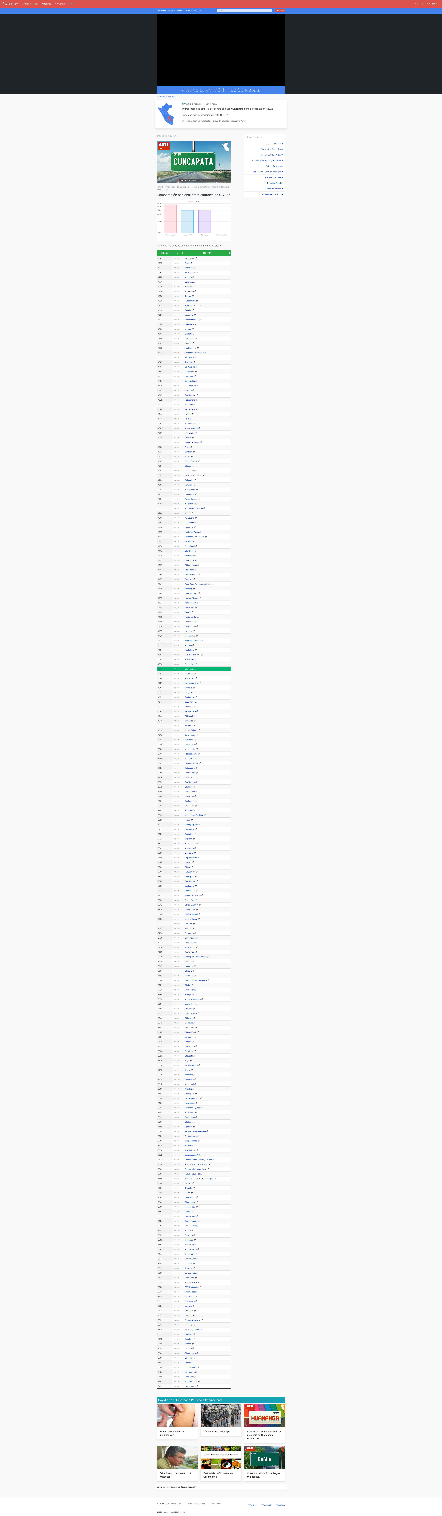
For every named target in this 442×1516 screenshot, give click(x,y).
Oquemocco (190, 938)
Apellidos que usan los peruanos (267, 172)
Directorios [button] (46, 4)
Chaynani (189, 787)
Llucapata (189, 376)
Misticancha (190, 749)
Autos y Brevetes (273, 166)
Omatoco (189, 579)
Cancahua (189, 834)
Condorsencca (191, 574)
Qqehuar (188, 1315)
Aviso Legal (176, 1503)
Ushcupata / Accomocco (195, 957)
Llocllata (188, 631)
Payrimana (189, 357)
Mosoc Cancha (191, 428)
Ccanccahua (190, 891)
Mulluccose (190, 470)
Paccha (188, 1344)
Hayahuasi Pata (191, 763)
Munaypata (190, 1254)
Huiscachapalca (192, 319)
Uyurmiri (188, 1126)
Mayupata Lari (191, 1381)
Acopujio (189, 1268)
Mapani (188, 329)
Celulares (281, 10)
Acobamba (189, 1277)
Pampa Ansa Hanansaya (195, 1131)
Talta (187, 286)
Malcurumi (189, 1084)
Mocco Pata (190, 636)
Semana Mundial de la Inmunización (172, 1433)
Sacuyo (188, 1183)
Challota (188, 541)
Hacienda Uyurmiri (193, 1108)
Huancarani (190, 990)
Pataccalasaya (191, 754)
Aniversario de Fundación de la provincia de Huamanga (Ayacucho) (264, 1435)
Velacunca (189, 522)
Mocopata (189, 848)
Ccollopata (189, 607)
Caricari (188, 390)
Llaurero (188, 1306)
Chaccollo (189, 706)
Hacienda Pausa (192, 532)
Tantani (188, 296)
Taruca (188, 1145)
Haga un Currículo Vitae (270, 155)
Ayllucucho (189, 518)
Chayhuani (189, 551)
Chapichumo (190, 626)
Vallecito (188, 1263)
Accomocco (190, 909)
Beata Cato (190, 1301)
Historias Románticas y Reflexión (266, 160)
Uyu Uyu (188, 924)
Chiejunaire (190, 716)
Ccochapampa (191, 1221)
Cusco (170, 11)
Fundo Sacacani (192, 499)
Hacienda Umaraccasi (194, 353)
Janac (187, 777)
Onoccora (189, 1311)
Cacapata (189, 527)
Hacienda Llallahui (193, 895)
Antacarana (190, 791)
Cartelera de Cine (273, 177)
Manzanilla (189, 758)
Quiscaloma (190, 768)
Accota (188, 1211)
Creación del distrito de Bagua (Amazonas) (263, 1475)
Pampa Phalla (191, 1136)
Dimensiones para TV (271, 194)
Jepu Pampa (190, 702)
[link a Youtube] (280, 1505)
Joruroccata (190, 735)
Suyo (187, 1060)
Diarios (27, 4)
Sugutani (188, 1339)
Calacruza (189, 268)
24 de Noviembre (192, 1329)
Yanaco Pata (190, 1273)
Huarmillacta (190, 1292)
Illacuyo (188, 994)
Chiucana (189, 1018)
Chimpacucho (191, 565)
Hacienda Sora (191, 617)
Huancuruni (190, 555)
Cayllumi (188, 452)
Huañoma (189, 966)
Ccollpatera (190, 952)
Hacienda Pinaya (192, 442)
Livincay (188, 961)
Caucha (188, 310)
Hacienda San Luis (193, 640)
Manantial (189, 1240)
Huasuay (188, 588)
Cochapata (189, 806)
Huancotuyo (190, 773)
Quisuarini (189, 480)
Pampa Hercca (191, 1065)
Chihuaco (189, 1334)
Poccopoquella (191, 824)
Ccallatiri (189, 334)
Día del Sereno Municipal (217, 1431)
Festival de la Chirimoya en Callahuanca (218, 1475)
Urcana (188, 414)
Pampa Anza (190, 711)
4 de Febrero (190, 1150)
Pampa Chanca (191, 423)
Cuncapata (190, 669)
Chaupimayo (190, 1353)
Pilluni (187, 447)
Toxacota (189, 362)
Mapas (163, 11)
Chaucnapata (190, 1032)
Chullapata (189, 876)
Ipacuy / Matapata (193, 999)
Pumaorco (189, 933)
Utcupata (189, 1056)
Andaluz (188, 1089)
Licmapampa (190, 1386)
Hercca (188, 1042)
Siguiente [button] (170, 96)
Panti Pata (189, 1377)
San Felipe (189, 1244)
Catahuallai (190, 338)
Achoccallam (190, 603)
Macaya (188, 277)
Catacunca (189, 560)
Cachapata (189, 697)
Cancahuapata (191, 593)
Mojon (187, 1193)
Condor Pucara (191, 914)
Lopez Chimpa (191, 730)
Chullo (187, 985)
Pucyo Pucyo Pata (193, 1174)
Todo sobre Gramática (271, 149)
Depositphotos (187, 1487)
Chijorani (189, 466)
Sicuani (187, 11)
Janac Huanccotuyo (193, 475)
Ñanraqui (189, 1075)
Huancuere (189, 494)
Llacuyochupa (191, 1013)
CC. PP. (207, 253)
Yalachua (189, 404)
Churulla (188, 971)
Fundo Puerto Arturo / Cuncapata (199, 1178)
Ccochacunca (191, 1226)
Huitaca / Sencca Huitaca (196, 980)
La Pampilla (190, 367)
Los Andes (189, 570)
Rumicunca (189, 371)
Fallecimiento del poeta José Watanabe (175, 1475)
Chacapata (189, 1093)
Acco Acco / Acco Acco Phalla (198, 584)
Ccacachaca (190, 1004)
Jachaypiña (190, 381)
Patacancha (190, 400)
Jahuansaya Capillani (194, 815)
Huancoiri (189, 725)
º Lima (419, 4)
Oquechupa (190, 1117)
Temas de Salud (274, 183)
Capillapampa (191, 857)
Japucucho (189, 258)
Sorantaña (189, 282)
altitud (164, 253)
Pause (187, 263)
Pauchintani (190, 546)
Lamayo (188, 1348)
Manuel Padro (191, 1249)
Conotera (189, 721)
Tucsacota (189, 291)
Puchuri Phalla (191, 1282)
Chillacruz (189, 1122)
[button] (71, 3)
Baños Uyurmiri (191, 905)
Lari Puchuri (190, 1296)
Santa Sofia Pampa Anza (195, 1169)
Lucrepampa (190, 1372)
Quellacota (189, 324)
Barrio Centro (191, 843)
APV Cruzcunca (191, 1287)
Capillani (188, 839)
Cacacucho (190, 622)
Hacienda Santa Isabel (194, 537)
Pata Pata (189, 1051)
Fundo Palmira (191, 461)
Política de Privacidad (195, 1503)
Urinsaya (188, 1008)
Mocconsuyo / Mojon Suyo (196, 1164)
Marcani (188, 645)
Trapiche (188, 1188)
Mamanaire (189, 433)
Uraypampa (190, 1103)
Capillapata (190, 782)
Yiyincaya (189, 853)
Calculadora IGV (274, 143)
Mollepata (189, 1325)
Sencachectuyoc (192, 1098)
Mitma (187, 456)
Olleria (187, 867)
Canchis (179, 11)
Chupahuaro (190, 1202)
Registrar (433, 3)
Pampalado (190, 739)
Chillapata (189, 1079)
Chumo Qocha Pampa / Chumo (198, 1159)
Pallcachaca (190, 409)
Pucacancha (190, 301)
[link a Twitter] (252, 1505)
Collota (188, 437)
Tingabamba (190, 504)
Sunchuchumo (191, 1367)
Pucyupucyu (190, 872)
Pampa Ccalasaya (192, 1320)
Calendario (62, 4)
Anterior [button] (162, 96)
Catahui (188, 343)
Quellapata (189, 886)
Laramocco (190, 1037)
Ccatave (188, 688)
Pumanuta (189, 485)
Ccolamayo (190, 1046)
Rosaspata (189, 659)
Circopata (189, 1358)
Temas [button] (35, 4)
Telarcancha (190, 489)
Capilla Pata (190, 395)
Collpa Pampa (191, 1141)
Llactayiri (189, 1023)
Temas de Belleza (273, 189)
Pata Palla (189, 673)
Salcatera (189, 810)
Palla (187, 419)
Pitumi (187, 820)
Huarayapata (190, 272)
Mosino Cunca (191, 919)
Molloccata (190, 678)
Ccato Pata (190, 942)
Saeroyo (188, 928)
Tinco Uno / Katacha (194, 508)
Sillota (187, 1070)
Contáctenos (215, 1503)
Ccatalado (189, 796)
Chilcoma (189, 1362)
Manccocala (190, 1207)
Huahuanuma (190, 348)
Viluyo (187, 692)
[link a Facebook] (266, 1505)
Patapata (189, 1235)
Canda (187, 612)
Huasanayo (190, 829)
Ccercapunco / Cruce (194, 1155)
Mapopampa (190, 386)
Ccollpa (188, 862)
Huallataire (189, 650)
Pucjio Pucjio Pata (193, 655)
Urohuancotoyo (191, 683)
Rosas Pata (190, 900)
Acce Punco (190, 947)
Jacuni (187, 513)
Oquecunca (190, 744)
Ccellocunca (190, 801)
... (178, 253)
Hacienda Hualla (192, 305)
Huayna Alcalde (191, 598)
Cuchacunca (190, 1197)
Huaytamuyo (190, 1216)
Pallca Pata (190, 664)
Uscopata (189, 315)
